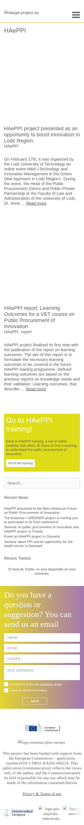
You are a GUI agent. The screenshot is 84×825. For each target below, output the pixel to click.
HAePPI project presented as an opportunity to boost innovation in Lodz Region (42, 134)
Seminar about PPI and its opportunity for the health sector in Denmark (38, 544)
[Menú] (76, 14)
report (26, 332)
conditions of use (51, 684)
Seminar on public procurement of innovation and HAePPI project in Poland (41, 529)
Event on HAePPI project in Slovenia (32, 536)
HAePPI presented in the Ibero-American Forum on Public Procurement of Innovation (40, 511)
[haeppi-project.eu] (22, 14)
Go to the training (20, 463)
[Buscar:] (42, 483)
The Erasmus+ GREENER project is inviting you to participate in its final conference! (41, 520)
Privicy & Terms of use (42, 793)
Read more (36, 203)
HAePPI (11, 146)
